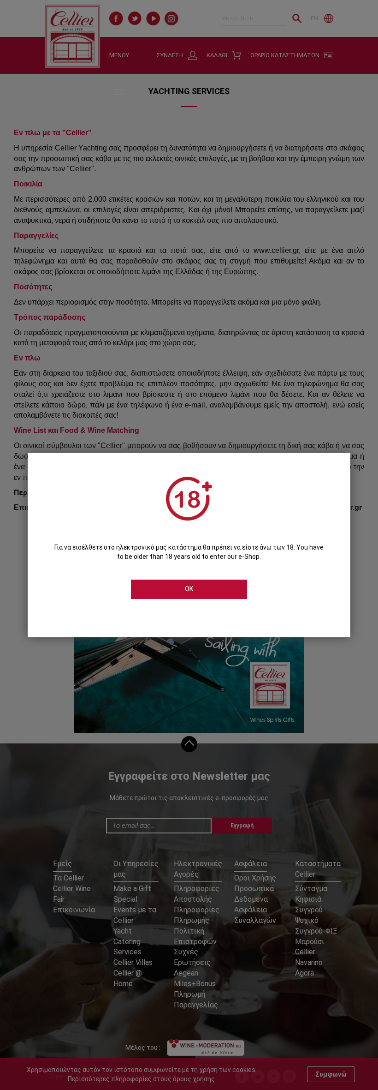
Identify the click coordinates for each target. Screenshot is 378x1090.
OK (189, 589)
